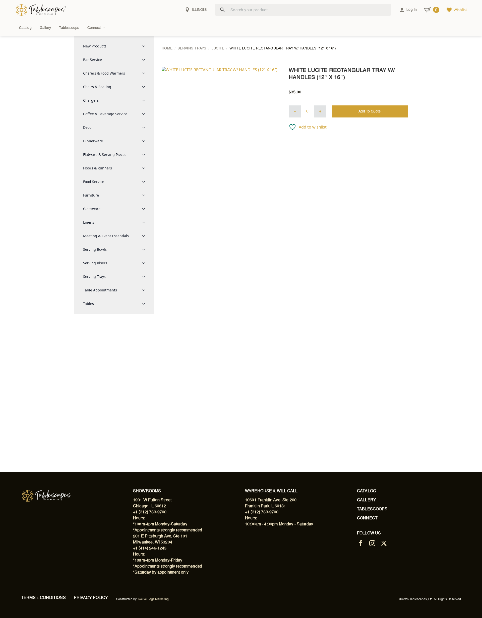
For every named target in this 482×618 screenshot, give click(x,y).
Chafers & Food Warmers (104, 73)
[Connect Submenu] (105, 27)
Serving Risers (95, 263)
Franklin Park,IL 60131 (265, 506)
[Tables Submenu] (145, 304)
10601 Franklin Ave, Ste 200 (270, 500)
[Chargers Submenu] (145, 100)
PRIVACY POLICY (91, 598)
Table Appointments (100, 290)
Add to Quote (369, 111)
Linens (88, 222)
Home (167, 48)
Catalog (25, 28)
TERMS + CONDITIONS (43, 598)
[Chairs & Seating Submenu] (145, 87)
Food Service (93, 181)
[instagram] (372, 543)
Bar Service (92, 59)
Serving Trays (94, 276)
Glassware (91, 208)
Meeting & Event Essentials (106, 235)
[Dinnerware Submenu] (145, 141)
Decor (88, 127)
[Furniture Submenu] (145, 195)
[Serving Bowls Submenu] (145, 249)
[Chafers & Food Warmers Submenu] (145, 73)
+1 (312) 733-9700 (150, 512)
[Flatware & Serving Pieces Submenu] (145, 154)
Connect (94, 28)
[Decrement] (295, 111)
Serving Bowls (95, 249)
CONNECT (367, 518)
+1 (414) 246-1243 (150, 548)
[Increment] (320, 111)
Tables (88, 303)
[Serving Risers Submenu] (145, 263)
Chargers (91, 100)
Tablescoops (69, 28)
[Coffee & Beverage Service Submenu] (145, 114)
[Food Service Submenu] (145, 182)
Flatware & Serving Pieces (104, 154)
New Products (94, 46)
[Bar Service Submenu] (145, 60)
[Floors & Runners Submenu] (145, 168)
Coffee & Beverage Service (105, 113)
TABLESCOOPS (372, 509)
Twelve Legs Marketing (153, 599)
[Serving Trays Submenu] (145, 276)
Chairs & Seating (97, 86)
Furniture (91, 195)
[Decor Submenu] (145, 127)
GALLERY (366, 500)
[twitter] (384, 543)
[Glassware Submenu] (145, 209)
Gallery (45, 28)
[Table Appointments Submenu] (145, 290)
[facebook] (361, 543)
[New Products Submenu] (145, 46)
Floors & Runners (97, 168)
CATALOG (366, 491)
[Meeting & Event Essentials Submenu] (145, 236)
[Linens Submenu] (145, 222)
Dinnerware (93, 141)
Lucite (217, 48)
